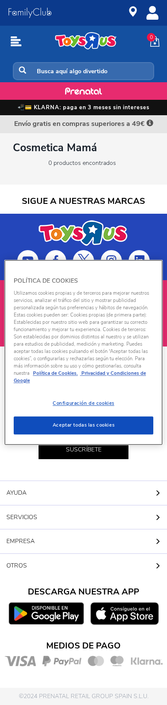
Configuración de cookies (83, 403)
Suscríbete (83, 449)
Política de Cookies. (55, 373)
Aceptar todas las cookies (83, 425)
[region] (83, 352)
